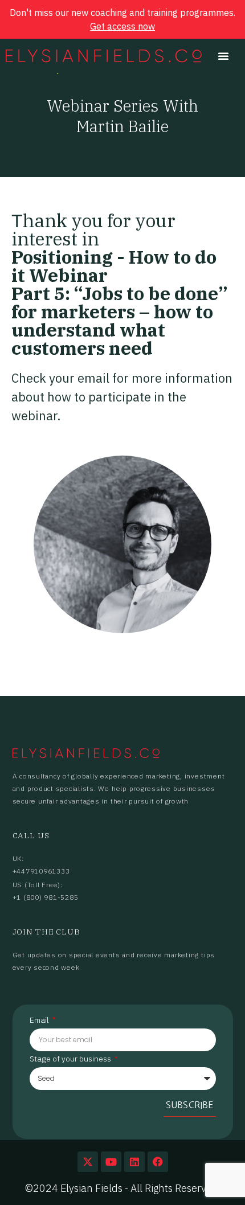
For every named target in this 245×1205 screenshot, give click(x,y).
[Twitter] (87, 1161)
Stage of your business (71, 1059)
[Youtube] (111, 1161)
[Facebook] (158, 1161)
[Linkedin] (134, 1161)
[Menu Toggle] (223, 56)
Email (40, 1020)
